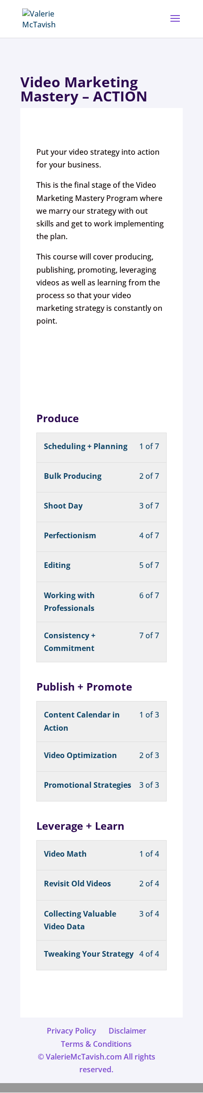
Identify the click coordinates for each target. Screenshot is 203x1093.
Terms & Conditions (96, 1044)
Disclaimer (127, 1031)
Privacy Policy (71, 1031)
